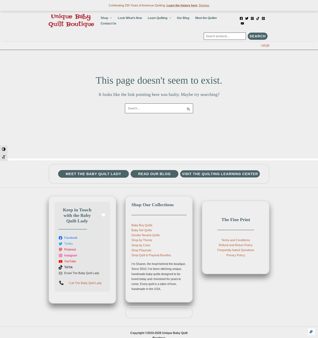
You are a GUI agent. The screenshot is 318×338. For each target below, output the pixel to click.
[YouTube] (242, 23)
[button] (110, 18)
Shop (104, 18)
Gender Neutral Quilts (145, 235)
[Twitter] (246, 18)
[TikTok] (257, 18)
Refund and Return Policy (235, 245)
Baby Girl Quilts (141, 230)
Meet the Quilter (206, 18)
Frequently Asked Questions (235, 250)
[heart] (103, 215)
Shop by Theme (141, 240)
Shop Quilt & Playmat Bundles (151, 255)
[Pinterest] (263, 18)
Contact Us (108, 23)
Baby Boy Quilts (141, 225)
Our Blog (183, 18)
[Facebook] (241, 18)
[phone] (61, 283)
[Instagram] (252, 18)
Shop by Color (140, 245)
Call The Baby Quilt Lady (85, 283)
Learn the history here (182, 5)
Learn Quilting (157, 18)
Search (258, 36)
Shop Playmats (141, 250)
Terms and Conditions (235, 240)
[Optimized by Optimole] (311, 331)
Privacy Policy (235, 255)
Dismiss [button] (204, 5)
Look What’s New (130, 18)
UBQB (265, 45)
